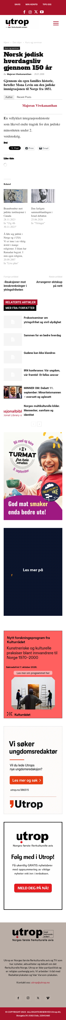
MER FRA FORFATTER (20, 308)
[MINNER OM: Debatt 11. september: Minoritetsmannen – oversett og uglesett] (13, 392)
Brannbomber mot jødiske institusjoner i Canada (15, 212)
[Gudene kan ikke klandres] (13, 357)
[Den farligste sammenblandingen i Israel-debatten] (43, 196)
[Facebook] (18, 998)
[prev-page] (33, 424)
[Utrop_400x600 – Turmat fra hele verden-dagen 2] (33, 519)
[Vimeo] (48, 998)
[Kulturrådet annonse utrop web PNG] (33, 717)
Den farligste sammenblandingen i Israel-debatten (41, 212)
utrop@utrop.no (40, 982)
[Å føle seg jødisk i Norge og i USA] (17, 248)
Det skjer (17, 42)
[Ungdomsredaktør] (33, 813)
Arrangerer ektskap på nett (49, 284)
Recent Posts (24, 97)
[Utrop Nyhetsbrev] (33, 909)
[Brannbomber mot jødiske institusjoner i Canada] (15, 196)
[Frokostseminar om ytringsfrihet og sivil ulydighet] (13, 322)
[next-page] (39, 424)
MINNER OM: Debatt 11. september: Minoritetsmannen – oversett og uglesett (42, 392)
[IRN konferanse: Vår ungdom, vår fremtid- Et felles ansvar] (13, 374)
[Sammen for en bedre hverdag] (13, 339)
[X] (38, 998)
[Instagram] (28, 998)
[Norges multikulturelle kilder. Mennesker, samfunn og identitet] (13, 410)
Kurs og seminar (33, 42)
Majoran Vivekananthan (19, 74)
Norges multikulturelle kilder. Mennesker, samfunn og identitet (42, 410)
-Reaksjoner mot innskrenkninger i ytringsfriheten (15, 285)
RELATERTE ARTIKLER (21, 302)
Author (9, 97)
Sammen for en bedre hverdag (42, 335)
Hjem (6, 42)
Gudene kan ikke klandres (39, 353)
